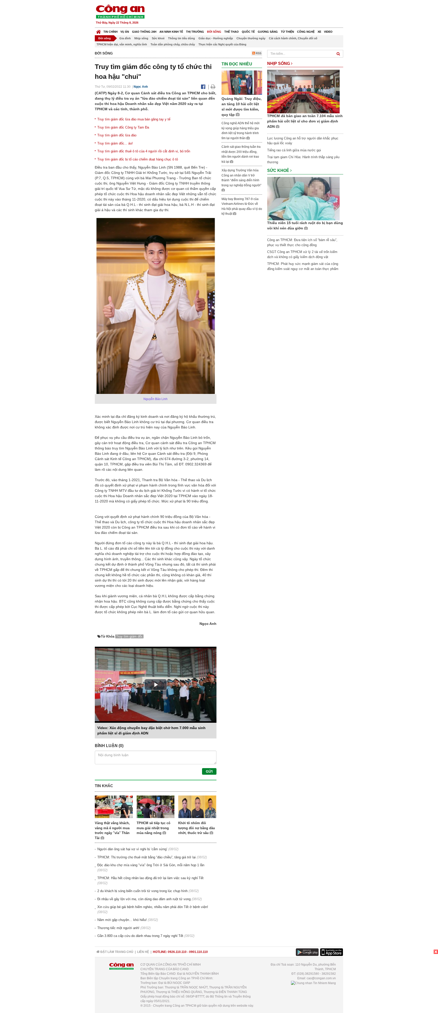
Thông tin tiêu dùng (181, 38)
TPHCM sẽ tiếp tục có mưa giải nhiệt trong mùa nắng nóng (153, 828)
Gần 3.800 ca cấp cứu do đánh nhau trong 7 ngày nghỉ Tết (140, 936)
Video (328, 31)
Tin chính (110, 31)
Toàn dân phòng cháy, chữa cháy (173, 44)
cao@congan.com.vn (321, 978)
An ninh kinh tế (171, 31)
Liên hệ (143, 952)
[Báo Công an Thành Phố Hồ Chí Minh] (98, 30)
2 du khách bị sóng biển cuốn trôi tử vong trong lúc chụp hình (142, 891)
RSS (258, 53)
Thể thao (231, 31)
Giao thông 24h (144, 31)
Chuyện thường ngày (250, 38)
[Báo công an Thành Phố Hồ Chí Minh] (120, 11)
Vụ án (124, 31)
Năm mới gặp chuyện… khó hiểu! (122, 920)
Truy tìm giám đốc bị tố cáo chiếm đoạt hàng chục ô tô (137, 159)
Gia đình (125, 38)
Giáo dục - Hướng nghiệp (215, 38)
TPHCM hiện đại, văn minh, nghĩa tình (122, 44)
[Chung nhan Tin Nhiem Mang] (313, 983)
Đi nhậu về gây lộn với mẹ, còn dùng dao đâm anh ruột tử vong (144, 899)
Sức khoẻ (158, 38)
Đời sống (214, 31)
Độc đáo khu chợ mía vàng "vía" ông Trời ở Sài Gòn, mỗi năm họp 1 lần (150, 865)
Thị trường (195, 31)
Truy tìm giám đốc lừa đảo (116, 135)
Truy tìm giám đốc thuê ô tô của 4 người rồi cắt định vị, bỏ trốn (143, 151)
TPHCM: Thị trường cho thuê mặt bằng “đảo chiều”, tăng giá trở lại (146, 857)
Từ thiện (287, 31)
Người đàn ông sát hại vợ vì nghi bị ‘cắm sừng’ (132, 849)
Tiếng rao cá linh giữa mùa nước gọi (294, 150)
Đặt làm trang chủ (116, 952)
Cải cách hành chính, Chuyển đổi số (293, 38)
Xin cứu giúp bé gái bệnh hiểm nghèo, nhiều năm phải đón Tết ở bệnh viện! (152, 907)
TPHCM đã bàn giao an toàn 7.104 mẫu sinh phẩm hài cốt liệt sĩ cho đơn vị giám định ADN (305, 121)
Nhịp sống (141, 38)
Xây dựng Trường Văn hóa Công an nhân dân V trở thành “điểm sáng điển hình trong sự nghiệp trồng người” (241, 178)
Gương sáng (268, 31)
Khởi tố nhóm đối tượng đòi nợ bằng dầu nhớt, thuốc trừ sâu (196, 828)
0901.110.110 (198, 952)
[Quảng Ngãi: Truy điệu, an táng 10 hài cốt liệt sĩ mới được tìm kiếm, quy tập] (242, 82)
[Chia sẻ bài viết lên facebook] (203, 87)
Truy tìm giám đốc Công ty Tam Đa (123, 127)
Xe (319, 31)
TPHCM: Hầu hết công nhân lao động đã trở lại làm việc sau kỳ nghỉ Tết (150, 878)
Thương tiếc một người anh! (118, 928)
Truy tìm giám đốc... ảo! (115, 143)
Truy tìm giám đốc (129, 636)
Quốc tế (248, 31)
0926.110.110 (177, 952)
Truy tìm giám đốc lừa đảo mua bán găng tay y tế (133, 119)
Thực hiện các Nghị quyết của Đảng (222, 44)
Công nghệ (306, 31)
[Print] (213, 87)
